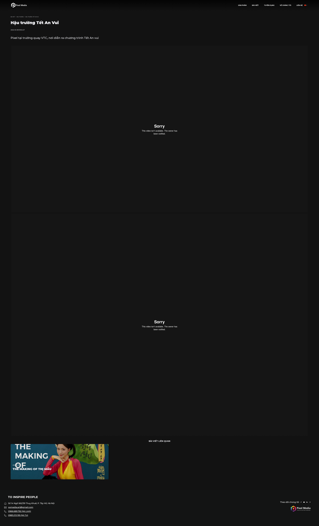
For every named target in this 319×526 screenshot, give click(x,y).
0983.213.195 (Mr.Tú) (18, 515)
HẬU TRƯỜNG (20, 16)
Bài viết (255, 5)
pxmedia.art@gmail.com (20, 507)
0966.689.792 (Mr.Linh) (19, 511)
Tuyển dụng (269, 5)
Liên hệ (299, 5)
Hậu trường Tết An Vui (32, 16)
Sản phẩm (242, 5)
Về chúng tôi (285, 5)
